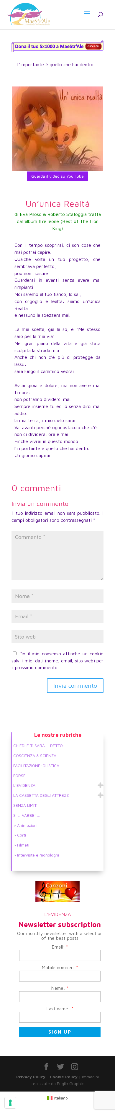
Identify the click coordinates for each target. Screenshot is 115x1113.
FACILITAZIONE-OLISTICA (36, 765)
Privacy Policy (30, 1076)
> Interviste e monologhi (36, 854)
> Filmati (21, 844)
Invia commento (75, 685)
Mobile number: (60, 967)
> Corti (19, 834)
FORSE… (21, 775)
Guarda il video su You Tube (57, 176)
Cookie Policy (64, 1076)
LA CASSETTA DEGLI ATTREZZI (41, 795)
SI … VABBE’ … (26, 815)
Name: (60, 988)
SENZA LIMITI (25, 805)
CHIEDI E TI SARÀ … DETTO (38, 745)
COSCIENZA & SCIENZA (34, 755)
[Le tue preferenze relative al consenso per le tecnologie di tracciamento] (10, 1102)
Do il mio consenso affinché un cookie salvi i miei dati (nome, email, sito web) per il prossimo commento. (58, 660)
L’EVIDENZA (24, 785)
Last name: (59, 1008)
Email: (60, 946)
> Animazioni (25, 825)
